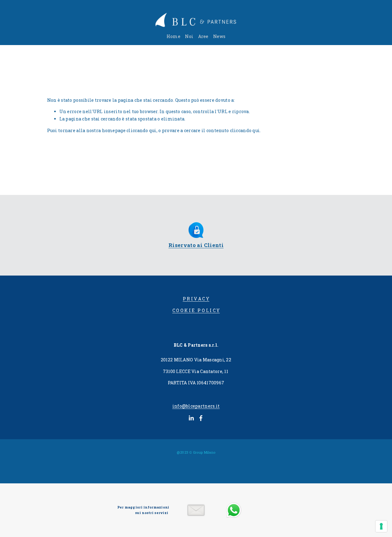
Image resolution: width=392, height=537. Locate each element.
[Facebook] (201, 418)
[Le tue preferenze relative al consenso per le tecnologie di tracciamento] (381, 526)
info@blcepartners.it (196, 406)
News (219, 36)
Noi (189, 36)
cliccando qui (141, 130)
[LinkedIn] (191, 418)
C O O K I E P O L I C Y (196, 310)
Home (173, 36)
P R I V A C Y (196, 299)
